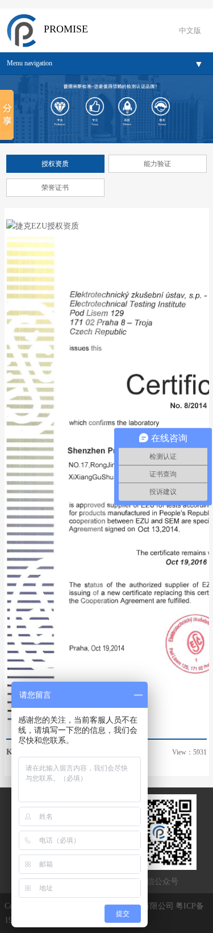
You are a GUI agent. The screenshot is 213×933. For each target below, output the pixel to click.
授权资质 (55, 164)
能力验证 (157, 164)
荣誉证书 (55, 188)
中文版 (190, 30)
